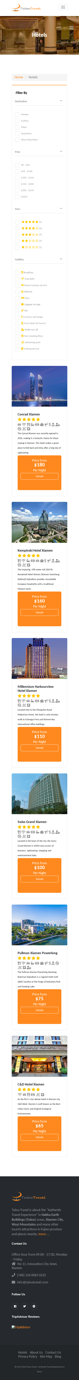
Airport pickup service (35, 285)
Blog (58, 1357)
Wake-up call (31, 329)
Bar (26, 311)
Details (39, 476)
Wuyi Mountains (29, 140)
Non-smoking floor (33, 336)
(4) (40, 228)
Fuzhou (25, 121)
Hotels (22, 1353)
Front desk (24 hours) (34, 323)
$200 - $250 (27, 190)
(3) (40, 235)
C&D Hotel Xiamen (31, 1084)
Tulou (24, 127)
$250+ (24, 197)
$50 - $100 (26, 171)
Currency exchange (32, 317)
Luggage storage (32, 304)
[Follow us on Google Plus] (33, 1306)
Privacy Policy (27, 1357)
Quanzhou (26, 133)
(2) (40, 241)
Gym (26, 298)
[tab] (39, 102)
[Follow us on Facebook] (15, 1306)
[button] (39, 102)
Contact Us (53, 1353)
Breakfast (28, 272)
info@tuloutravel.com (32, 1282)
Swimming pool (32, 342)
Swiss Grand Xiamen (32, 822)
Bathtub (28, 291)
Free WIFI (29, 279)
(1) (40, 247)
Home (19, 77)
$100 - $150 (27, 177)
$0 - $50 (25, 165)
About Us (36, 1353)
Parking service (31, 349)
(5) (40, 222)
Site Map (46, 1357)
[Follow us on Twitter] (24, 1306)
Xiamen (25, 114)
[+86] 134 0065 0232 (31, 1275)
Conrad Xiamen (29, 414)
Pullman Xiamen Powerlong (38, 953)
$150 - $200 (27, 184)
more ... (43, 1234)
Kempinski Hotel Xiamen (35, 551)
